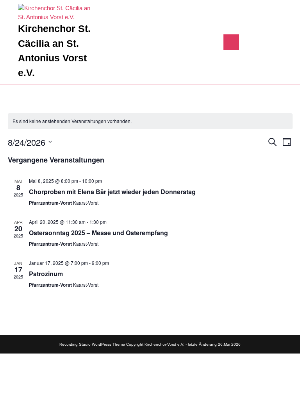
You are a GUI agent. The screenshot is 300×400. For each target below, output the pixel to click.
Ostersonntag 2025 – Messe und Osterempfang (98, 232)
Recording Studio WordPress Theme (92, 344)
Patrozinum (46, 273)
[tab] (231, 42)
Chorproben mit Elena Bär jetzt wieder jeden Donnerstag (112, 191)
